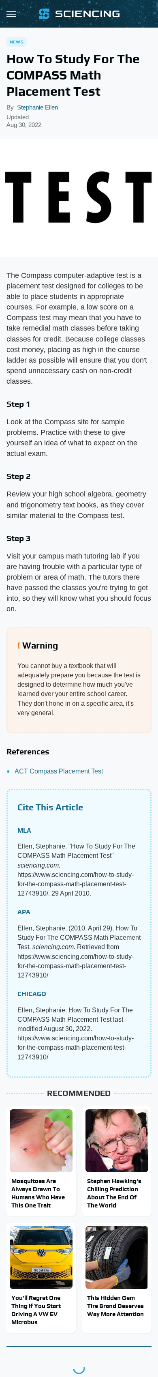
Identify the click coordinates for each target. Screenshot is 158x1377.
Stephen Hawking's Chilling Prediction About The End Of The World (114, 1193)
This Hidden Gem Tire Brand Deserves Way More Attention (115, 1306)
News (16, 41)
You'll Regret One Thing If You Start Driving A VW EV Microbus (36, 1310)
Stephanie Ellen (37, 107)
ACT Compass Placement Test (59, 771)
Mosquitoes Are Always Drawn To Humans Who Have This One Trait (38, 1193)
